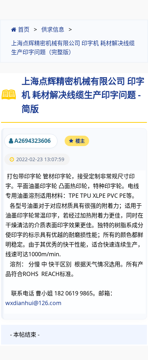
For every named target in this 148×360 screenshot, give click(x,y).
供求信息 (52, 29)
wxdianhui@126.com (33, 303)
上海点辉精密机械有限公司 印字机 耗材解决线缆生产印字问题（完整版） (73, 47)
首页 (23, 29)
